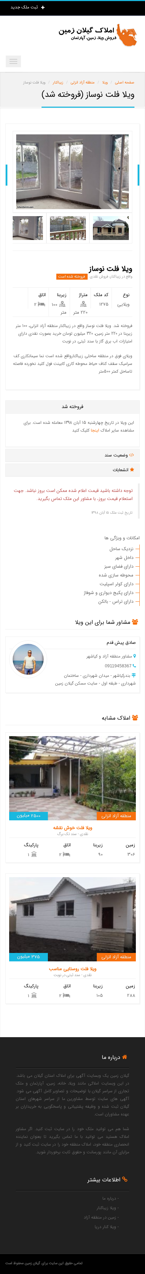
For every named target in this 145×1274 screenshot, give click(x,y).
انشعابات (121, 470)
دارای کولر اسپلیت (116, 584)
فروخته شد (72, 407)
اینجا (95, 430)
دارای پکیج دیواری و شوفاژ (108, 592)
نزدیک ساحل (121, 549)
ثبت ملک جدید (25, 7)
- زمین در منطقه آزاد (101, 1217)
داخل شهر (124, 557)
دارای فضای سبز (118, 566)
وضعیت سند (117, 455)
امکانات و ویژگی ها (122, 538)
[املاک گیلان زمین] (97, 35)
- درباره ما (110, 1198)
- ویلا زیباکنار (108, 1208)
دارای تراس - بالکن (116, 601)
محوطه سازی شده (116, 575)
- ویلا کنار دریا (107, 1226)
